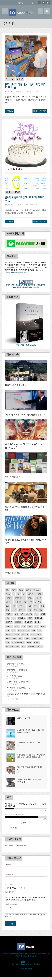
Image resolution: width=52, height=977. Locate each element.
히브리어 (9, 192)
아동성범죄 (38, 618)
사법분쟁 (29, 614)
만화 (7, 610)
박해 (35, 610)
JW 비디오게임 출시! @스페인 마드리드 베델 (26, 86)
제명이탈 (25, 634)
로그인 (30, 3)
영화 (36, 626)
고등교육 (38, 598)
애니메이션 (18, 622)
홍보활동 (31, 646)
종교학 (39, 634)
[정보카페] (39, 2)
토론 (40, 638)
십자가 (30, 618)
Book (28, 590)
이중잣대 (21, 630)
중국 (14, 638)
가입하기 (9, 884)
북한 (16, 614)
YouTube (31, 594)
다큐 (13, 606)
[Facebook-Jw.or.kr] (43, 2)
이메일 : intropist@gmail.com (16, 273)
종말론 (8, 638)
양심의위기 (28, 622)
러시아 (36, 606)
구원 (30, 602)
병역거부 (9, 614)
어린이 (12, 79)
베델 (40, 610)
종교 (32, 634)
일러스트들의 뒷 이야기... (15, 664)
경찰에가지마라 (20, 598)
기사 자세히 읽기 (40, 111)
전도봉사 (16, 634)
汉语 (39, 594)
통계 (7, 642)
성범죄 (43, 614)
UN (24, 594)
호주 (23, 646)
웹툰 (7, 630)
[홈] (22, 12)
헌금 (17, 646)
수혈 (13, 618)
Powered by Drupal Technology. (26, 964)
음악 (13, 630)
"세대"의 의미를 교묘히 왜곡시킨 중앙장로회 (25, 415)
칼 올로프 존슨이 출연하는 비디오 (18, 682)
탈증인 (34, 638)
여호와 (17, 626)
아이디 (8, 865)
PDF (18, 594)
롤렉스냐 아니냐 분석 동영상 (16, 670)
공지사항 (18, 602)
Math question (11, 904)
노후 (7, 606)
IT (7, 79)
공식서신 (9, 602)
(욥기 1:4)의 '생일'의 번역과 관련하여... (25, 199)
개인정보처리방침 (26, 969)
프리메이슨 (9, 646)
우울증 (43, 626)
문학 (29, 610)
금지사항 (20, 79)
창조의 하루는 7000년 (14, 676)
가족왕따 (9, 598)
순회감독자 (21, 618)
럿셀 (42, 606)
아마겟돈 (9, 622)
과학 (25, 602)
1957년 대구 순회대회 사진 (17, 385)
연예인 (30, 626)
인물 (33, 630)
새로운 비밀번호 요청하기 (15, 888)
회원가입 (20, 3)
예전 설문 (14, 828)
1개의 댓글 (9, 111)
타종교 (27, 638)
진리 (20, 638)
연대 (23, 626)
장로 (39, 630)
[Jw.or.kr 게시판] (48, 2)
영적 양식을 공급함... (14, 477)
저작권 (8, 634)
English (37, 590)
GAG (8, 594)
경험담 (30, 598)
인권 (27, 630)
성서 (7, 618)
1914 (14, 590)
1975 (21, 590)
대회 (29, 606)
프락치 (36, 642)
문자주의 (22, 610)
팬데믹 (29, 642)
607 (7, 590)
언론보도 (9, 626)
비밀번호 (9, 874)
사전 (36, 614)
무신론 (14, 610)
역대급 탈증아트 (12, 573)
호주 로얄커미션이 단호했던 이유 (18, 688)
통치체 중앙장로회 (18, 642)
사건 (22, 614)
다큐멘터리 (21, 606)
